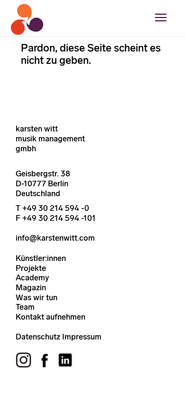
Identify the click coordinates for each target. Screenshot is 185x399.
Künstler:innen (41, 258)
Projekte (31, 268)
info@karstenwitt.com (55, 238)
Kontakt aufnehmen (50, 316)
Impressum (82, 336)
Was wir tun (36, 297)
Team (25, 307)
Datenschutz (38, 336)
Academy (32, 277)
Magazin (31, 287)
